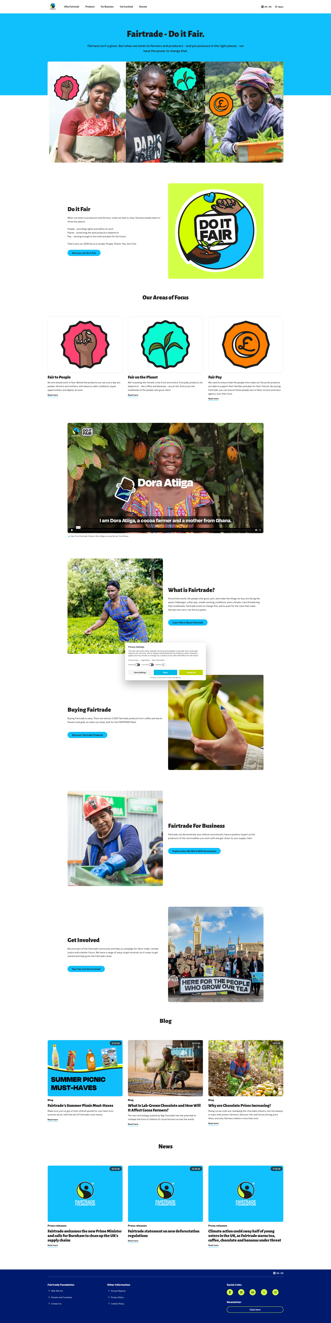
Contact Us (56, 1303)
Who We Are (57, 1291)
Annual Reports (118, 1291)
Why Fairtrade (71, 6)
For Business (107, 6)
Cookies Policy (117, 1303)
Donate (143, 6)
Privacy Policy (117, 1297)
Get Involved (126, 6)
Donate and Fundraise (61, 1297)
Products (90, 6)
